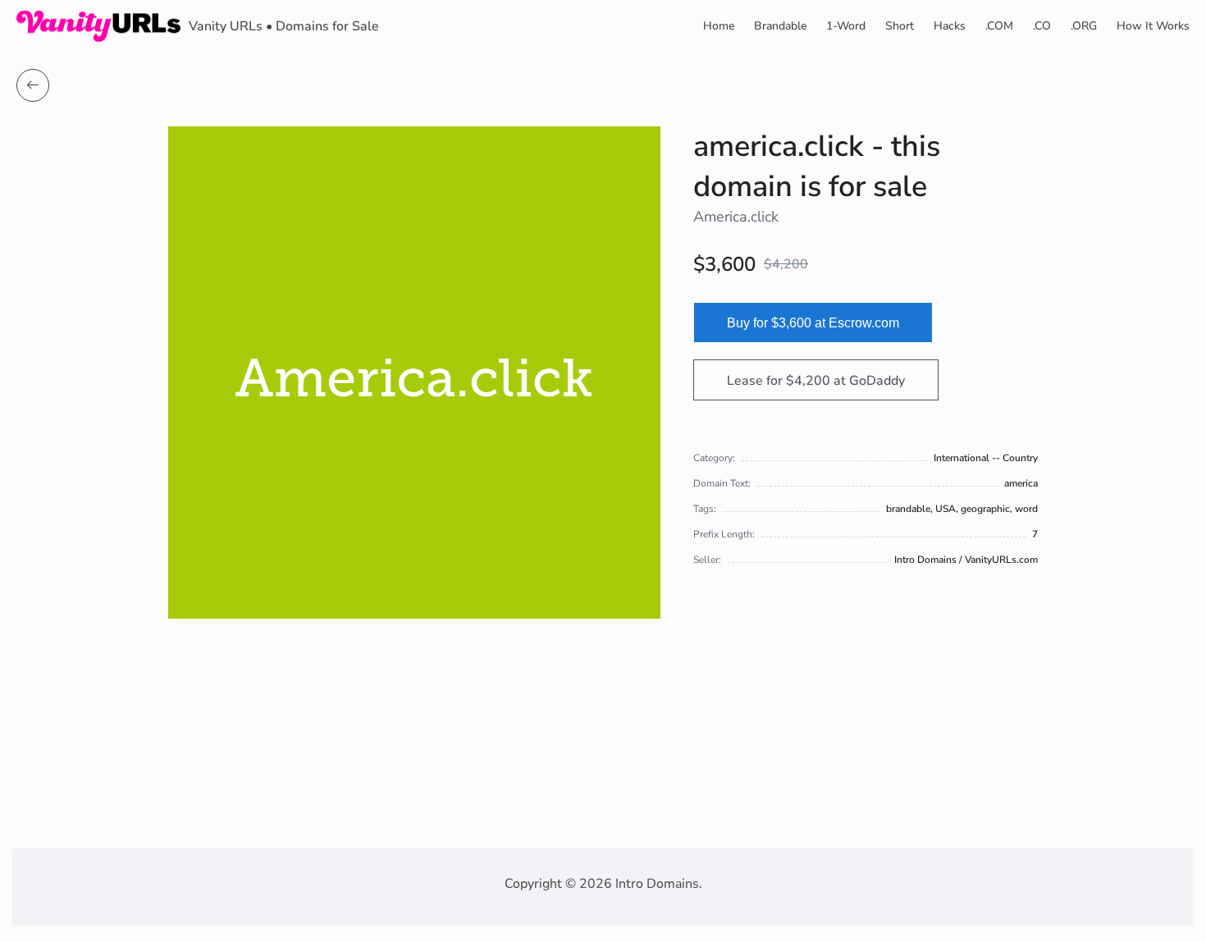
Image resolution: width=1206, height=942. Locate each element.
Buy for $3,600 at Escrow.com (813, 323)
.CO (1042, 26)
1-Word (846, 26)
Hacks (950, 26)
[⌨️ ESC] (32, 85)
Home (718, 26)
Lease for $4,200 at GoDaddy (816, 381)
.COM (999, 26)
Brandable (780, 26)
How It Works (1153, 26)
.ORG (1084, 26)
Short (899, 26)
